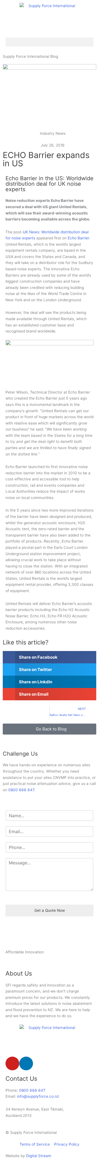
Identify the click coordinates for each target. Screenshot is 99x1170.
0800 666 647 (21, 790)
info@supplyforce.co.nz (38, 1096)
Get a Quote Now (49, 910)
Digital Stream (38, 1156)
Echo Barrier (78, 238)
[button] (50, 42)
